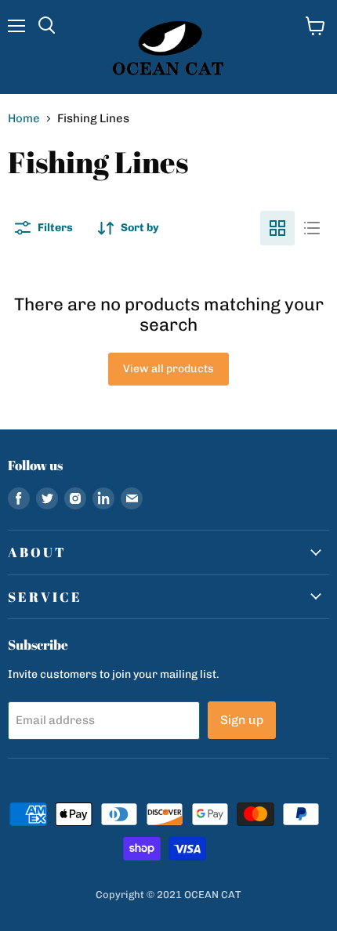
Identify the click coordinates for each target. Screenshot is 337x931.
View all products (168, 368)
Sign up (241, 719)
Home (24, 118)
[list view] (312, 228)
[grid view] (277, 228)
